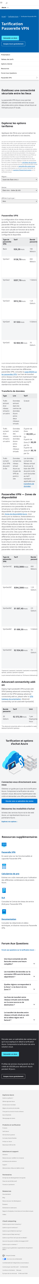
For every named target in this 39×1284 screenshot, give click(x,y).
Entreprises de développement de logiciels (13, 1178)
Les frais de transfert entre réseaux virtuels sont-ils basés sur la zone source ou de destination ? (16, 1001)
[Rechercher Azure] (7, 2)
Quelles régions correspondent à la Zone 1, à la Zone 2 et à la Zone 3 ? (17, 987)
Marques (18, 1270)
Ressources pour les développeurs (11, 1201)
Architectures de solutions (9, 1161)
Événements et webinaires (9, 1207)
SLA (3, 897)
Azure (4, 7)
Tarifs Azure (5, 1131)
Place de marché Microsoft (9, 1181)
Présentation (5, 55)
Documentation (9, 919)
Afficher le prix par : (8, 198)
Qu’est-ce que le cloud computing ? (11, 1224)
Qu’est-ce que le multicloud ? (10, 1227)
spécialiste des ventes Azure (27, 166)
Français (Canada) (10, 1255)
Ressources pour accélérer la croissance (13, 1158)
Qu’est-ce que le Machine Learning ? (12, 1231)
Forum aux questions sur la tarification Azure (18, 950)
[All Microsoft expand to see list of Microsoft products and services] (2, 2)
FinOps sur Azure (7, 1141)
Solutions (5, 1154)
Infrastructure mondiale (9, 1105)
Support (4, 1164)
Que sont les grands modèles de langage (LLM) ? (15, 1241)
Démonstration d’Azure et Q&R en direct (13, 1168)
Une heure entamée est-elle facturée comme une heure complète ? (15, 961)
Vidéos (4, 1214)
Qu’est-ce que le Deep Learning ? (11, 1234)
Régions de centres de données (10, 1108)
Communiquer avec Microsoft (10, 1267)
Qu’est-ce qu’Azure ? (7, 1098)
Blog (3, 1197)
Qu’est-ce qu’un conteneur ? (10, 1244)
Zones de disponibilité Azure (16, 514)
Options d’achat (6, 64)
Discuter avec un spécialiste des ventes (19, 801)
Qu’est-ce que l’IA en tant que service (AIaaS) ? (14, 1237)
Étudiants (5, 1204)
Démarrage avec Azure (8, 1101)
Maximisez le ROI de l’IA (8, 1145)
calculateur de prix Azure (29, 162)
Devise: (4, 187)
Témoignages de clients (8, 1118)
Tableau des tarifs (7, 59)
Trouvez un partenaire (8, 1184)
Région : (4, 177)
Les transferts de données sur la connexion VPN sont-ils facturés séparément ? (17, 974)
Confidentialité (24, 1267)
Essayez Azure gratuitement (13, 44)
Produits (4, 1128)
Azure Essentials (6, 1115)
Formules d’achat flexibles (9, 1138)
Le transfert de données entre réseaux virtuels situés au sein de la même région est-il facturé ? (16, 1016)
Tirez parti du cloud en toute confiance (12, 1111)
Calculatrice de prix (10, 873)
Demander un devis (10, 38)
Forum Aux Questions (9, 73)
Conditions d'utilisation (8, 1270)
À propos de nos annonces (9, 1273)
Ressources (5, 68)
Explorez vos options (9, 822)
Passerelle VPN (6, 78)
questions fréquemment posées (22, 170)
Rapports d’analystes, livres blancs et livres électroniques (17, 1211)
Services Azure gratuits (8, 1134)
